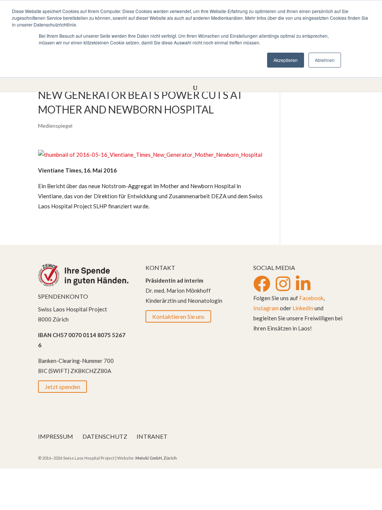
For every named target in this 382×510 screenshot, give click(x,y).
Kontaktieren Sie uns (178, 316)
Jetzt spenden (62, 386)
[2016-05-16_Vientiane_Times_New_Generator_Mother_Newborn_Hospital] (150, 154)
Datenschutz (104, 436)
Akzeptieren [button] (285, 60)
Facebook (311, 298)
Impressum (55, 436)
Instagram (266, 308)
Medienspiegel (55, 125)
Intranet (152, 436)
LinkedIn (302, 308)
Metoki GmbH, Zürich (156, 457)
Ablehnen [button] (325, 60)
